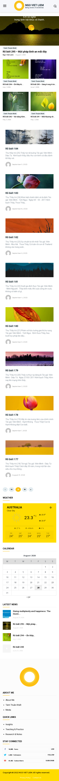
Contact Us (37, 777)
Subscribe (50, 760)
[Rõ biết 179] (29, 359)
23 (52, 582)
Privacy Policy (25, 777)
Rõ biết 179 (11, 370)
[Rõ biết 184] (29, 137)
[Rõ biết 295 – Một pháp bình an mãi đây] (29, 31)
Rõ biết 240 (18, 647)
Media (8, 710)
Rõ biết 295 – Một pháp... (25, 624)
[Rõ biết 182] (29, 225)
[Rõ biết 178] (29, 403)
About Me (10, 700)
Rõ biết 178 (11, 414)
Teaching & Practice (15, 729)
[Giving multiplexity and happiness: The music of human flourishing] (7, 614)
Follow (51, 755)
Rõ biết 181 (11, 281)
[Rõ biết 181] (29, 270)
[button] (55, 6)
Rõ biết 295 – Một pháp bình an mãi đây (25, 51)
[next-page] (31, 489)
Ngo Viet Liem (8, 55)
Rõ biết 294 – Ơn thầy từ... (13, 84)
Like (52, 749)
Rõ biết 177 (11, 459)
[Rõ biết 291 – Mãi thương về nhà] (43, 101)
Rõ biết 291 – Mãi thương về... (43, 117)
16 (25, 489)
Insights (9, 724)
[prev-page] (5, 489)
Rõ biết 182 (11, 237)
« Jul (28, 597)
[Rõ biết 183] (29, 181)
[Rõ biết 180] (29, 314)
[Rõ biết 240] (7, 649)
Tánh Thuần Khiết (10, 48)
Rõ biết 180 (11, 326)
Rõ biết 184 (11, 148)
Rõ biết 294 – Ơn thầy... (24, 635)
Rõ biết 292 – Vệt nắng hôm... (14, 117)
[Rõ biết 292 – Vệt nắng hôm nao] (16, 101)
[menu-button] (4, 6)
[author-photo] (8, 164)
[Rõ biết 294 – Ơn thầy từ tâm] (16, 69)
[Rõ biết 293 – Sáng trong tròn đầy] (43, 69)
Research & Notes (14, 734)
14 (11, 489)
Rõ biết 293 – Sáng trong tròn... (43, 84)
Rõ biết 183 (11, 193)
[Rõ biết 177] (29, 447)
